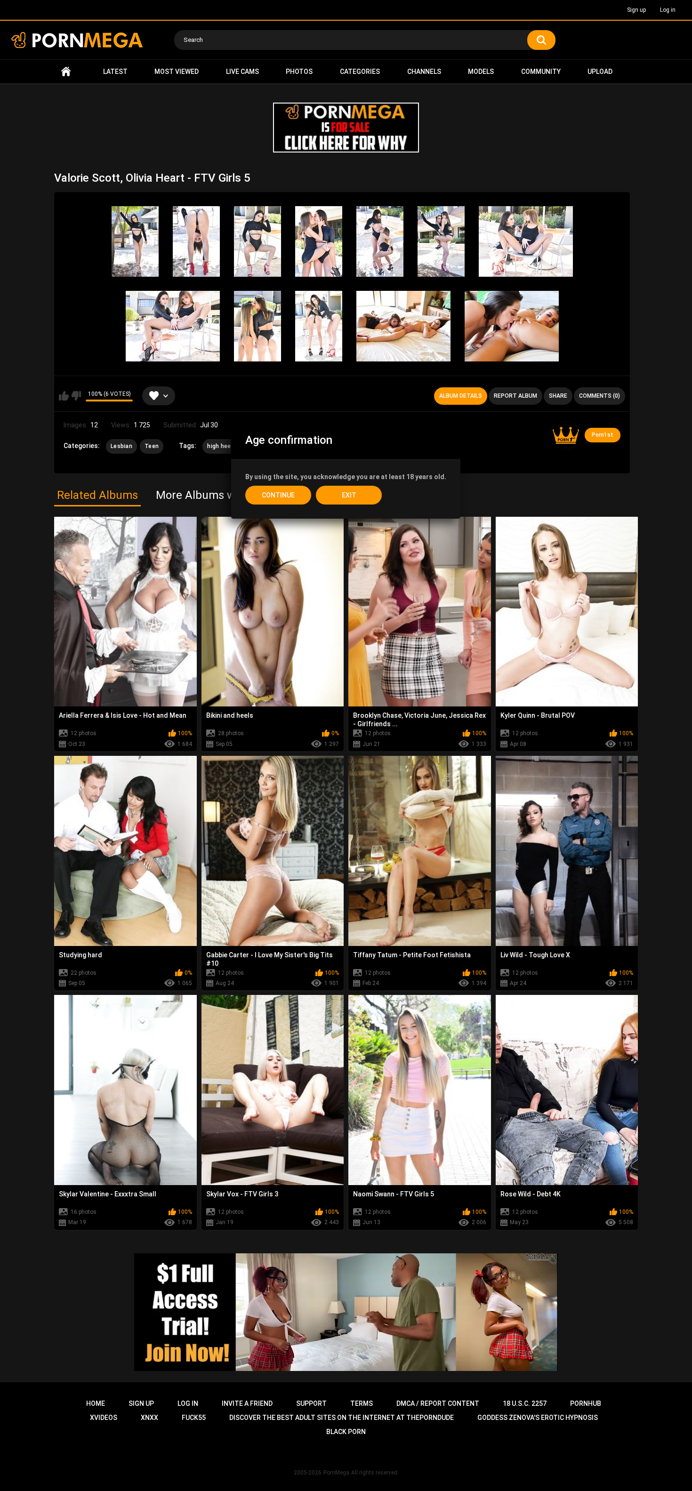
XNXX (149, 1417)
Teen (152, 446)
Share (558, 396)
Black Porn (346, 1431)
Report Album (515, 396)
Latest (115, 71)
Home (66, 72)
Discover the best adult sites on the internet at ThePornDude (341, 1417)
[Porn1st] (566, 435)
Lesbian (121, 446)
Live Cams (242, 71)
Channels (424, 71)
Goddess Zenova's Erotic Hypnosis (537, 1417)
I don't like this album (76, 396)
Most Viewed (176, 71)
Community (541, 71)
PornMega (336, 1472)
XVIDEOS (103, 1417)
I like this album (64, 396)
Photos (299, 71)
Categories (360, 71)
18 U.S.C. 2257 (525, 1403)
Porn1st (602, 435)
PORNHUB (585, 1403)
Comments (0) (599, 396)
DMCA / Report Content (437, 1403)
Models (481, 71)
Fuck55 (194, 1417)
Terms (361, 1403)
